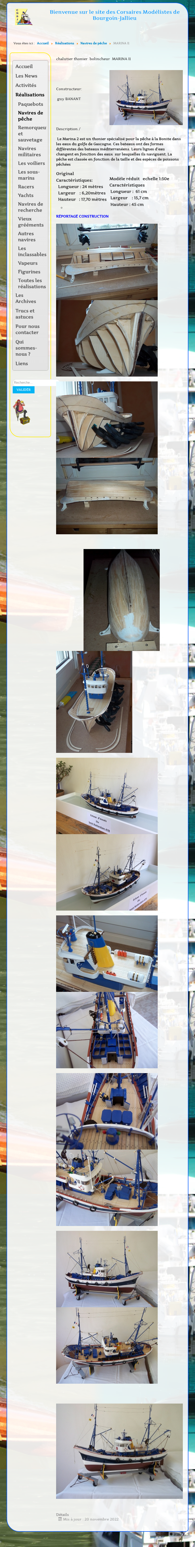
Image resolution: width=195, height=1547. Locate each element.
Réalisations (28, 95)
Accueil (24, 66)
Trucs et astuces (25, 314)
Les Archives (25, 298)
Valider (24, 390)
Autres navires (27, 237)
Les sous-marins (29, 175)
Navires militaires (29, 151)
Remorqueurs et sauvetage (32, 134)
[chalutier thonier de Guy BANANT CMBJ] (146, 97)
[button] (43, 85)
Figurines (29, 272)
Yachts (26, 195)
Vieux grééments (31, 222)
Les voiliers (31, 163)
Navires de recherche (30, 207)
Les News (26, 76)
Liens (21, 363)
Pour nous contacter (27, 329)
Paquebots (30, 104)
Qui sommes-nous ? (26, 348)
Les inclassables (32, 251)
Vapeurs (28, 263)
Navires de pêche (30, 116)
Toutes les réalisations (32, 283)
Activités (25, 85)
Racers (26, 187)
